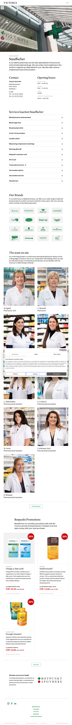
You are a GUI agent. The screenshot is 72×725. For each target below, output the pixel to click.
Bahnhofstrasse (36, 706)
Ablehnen (15, 374)
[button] (36, 506)
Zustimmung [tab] (15, 354)
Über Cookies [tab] (57, 354)
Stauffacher (36, 714)
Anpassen (35, 374)
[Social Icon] (8, 703)
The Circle (36, 711)
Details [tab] (36, 354)
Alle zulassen (56, 374)
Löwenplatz (36, 709)
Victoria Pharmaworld (36, 716)
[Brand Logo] (10, 3)
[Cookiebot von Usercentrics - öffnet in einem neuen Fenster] (60, 350)
